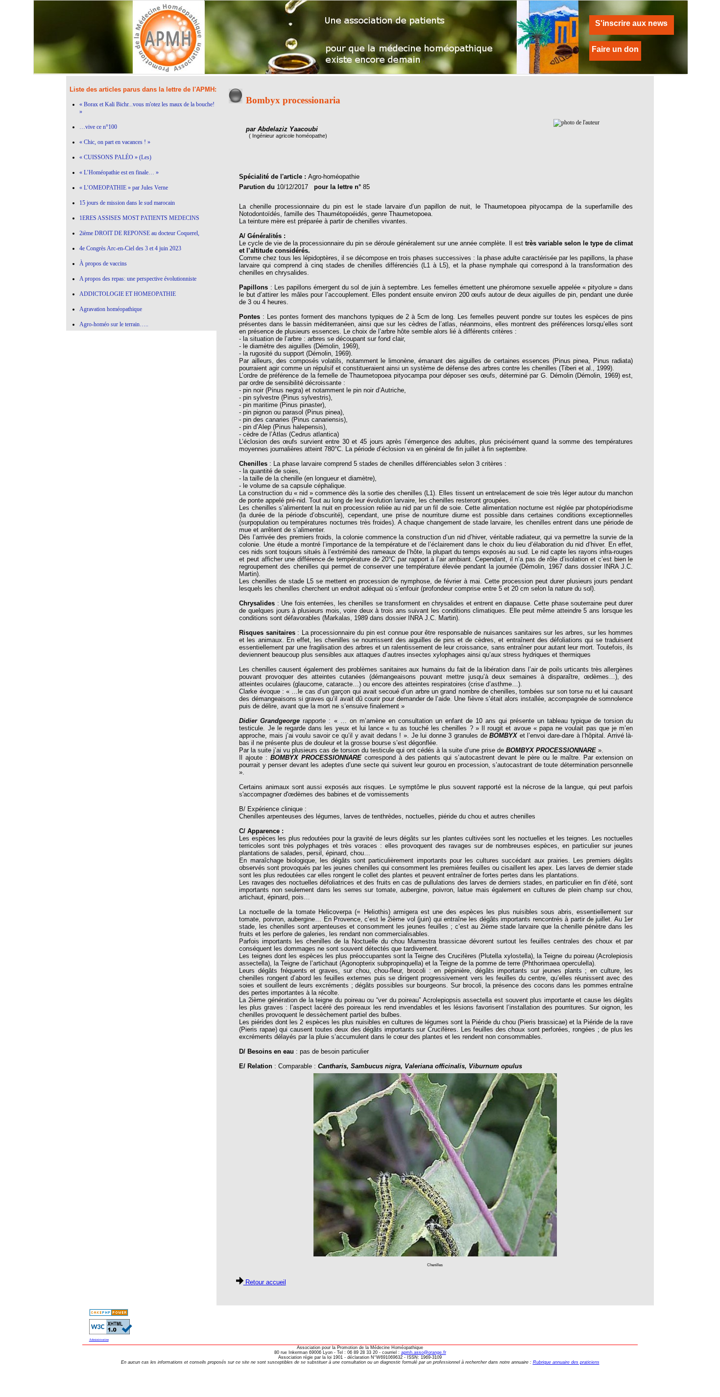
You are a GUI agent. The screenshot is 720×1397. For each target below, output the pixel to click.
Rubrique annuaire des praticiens (566, 1362)
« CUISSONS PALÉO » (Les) (115, 157)
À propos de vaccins (103, 263)
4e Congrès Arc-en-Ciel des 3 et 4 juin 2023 (130, 248)
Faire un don (615, 49)
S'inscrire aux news (631, 23)
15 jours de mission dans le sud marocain (127, 202)
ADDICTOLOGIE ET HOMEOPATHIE (127, 293)
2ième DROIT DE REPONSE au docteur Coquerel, (139, 233)
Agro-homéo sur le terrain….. (113, 324)
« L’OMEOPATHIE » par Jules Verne (123, 187)
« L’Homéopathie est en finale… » (119, 172)
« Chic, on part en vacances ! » (114, 142)
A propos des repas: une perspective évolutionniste (137, 278)
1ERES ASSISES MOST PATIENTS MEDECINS (139, 218)
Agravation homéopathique (110, 309)
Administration (99, 1339)
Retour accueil (264, 1282)
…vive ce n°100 (98, 126)
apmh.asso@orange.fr (423, 1352)
